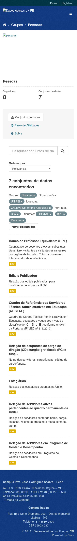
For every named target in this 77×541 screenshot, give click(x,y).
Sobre (18, 133)
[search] (62, 150)
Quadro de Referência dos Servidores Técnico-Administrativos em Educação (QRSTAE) (38, 306)
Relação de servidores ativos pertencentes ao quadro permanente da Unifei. (38, 408)
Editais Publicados (23, 275)
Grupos (17, 24)
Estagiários (17, 381)
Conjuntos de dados (27, 117)
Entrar (54, 3)
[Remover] (34, 195)
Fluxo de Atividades (26, 125)
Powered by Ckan (63, 535)
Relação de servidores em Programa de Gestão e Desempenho (38, 445)
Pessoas (35, 24)
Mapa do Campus (18, 500)
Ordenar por (17, 163)
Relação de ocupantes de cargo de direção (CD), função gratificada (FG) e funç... (37, 349)
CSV (12, 263)
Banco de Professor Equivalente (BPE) (38, 241)
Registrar (67, 3)
